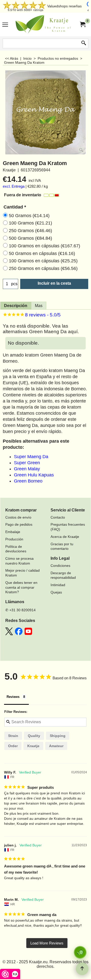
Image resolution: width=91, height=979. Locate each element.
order (13, 746)
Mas (38, 305)
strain (13, 736)
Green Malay (27, 468)
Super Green (27, 462)
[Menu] (5, 25)
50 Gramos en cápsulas (42, 253)
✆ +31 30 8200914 (20, 610)
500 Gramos (30, 238)
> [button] (46, 943)
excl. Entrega (14, 186)
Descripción (15, 305)
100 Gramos (30, 223)
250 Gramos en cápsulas (43, 268)
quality (34, 736)
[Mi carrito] (82, 24)
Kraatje (33, 746)
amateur (56, 746)
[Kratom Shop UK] (44, 24)
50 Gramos (29, 215)
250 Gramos (30, 230)
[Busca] (83, 43)
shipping (57, 736)
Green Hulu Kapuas (34, 474)
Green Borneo (28, 481)
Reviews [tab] (13, 697)
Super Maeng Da (31, 456)
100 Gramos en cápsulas (44, 245)
